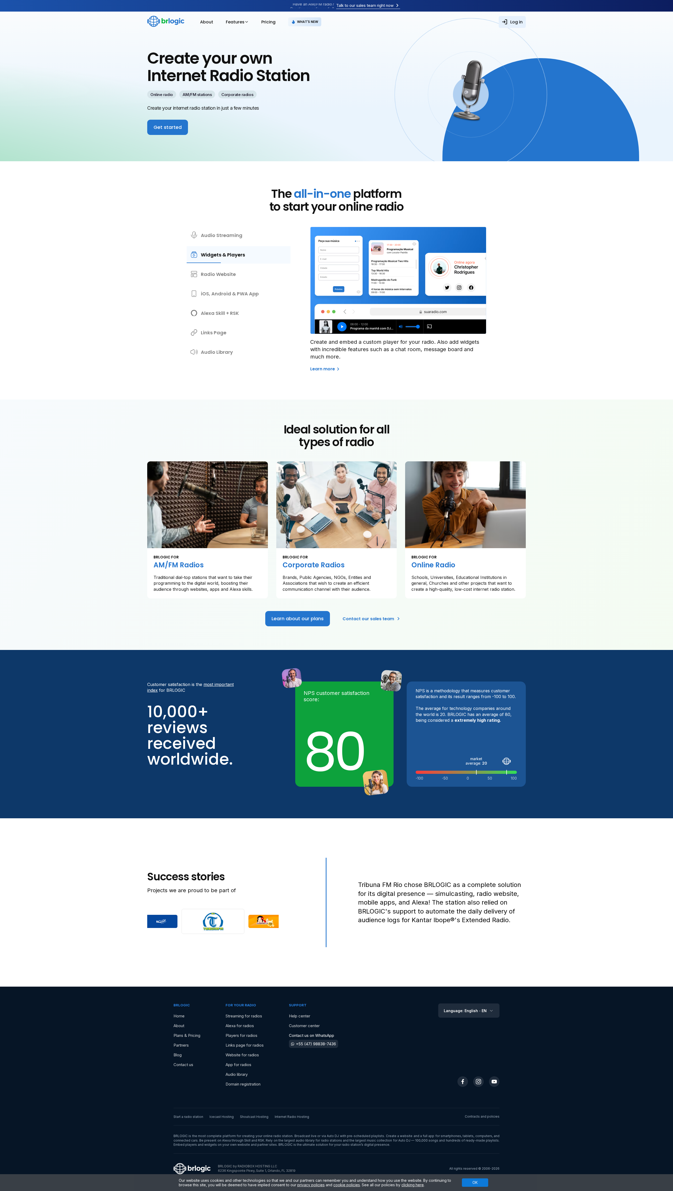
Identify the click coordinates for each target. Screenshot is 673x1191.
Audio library (237, 1074)
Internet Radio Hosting (292, 1117)
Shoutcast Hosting (254, 1117)
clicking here (412, 1185)
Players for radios (241, 1035)
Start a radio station (188, 1117)
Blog (178, 1054)
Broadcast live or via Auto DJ (316, 1136)
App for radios (238, 1064)
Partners (181, 1045)
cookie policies (346, 1185)
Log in (516, 22)
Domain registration (243, 1084)
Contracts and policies (482, 1116)
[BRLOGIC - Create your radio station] (165, 22)
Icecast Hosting (222, 1117)
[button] (161, 921)
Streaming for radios (244, 1015)
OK (475, 1182)
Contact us (183, 1064)
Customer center (304, 1025)
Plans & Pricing (187, 1035)
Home (179, 1015)
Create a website (399, 1136)
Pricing (268, 22)
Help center (299, 1015)
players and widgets (201, 1145)
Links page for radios (245, 1045)
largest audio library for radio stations (313, 1140)
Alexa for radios (240, 1025)
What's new (307, 21)
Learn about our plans (298, 618)
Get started (168, 127)
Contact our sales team (368, 619)
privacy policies (311, 1185)
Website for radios (242, 1054)
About (206, 22)
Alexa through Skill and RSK (243, 1140)
